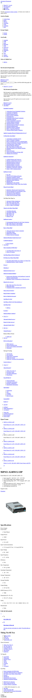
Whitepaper (6, 658)
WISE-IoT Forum (11, 357)
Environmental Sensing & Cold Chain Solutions (18, 222)
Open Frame (6, 416)
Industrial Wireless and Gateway (14, 166)
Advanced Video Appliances (13, 201)
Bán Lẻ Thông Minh (8, 227)
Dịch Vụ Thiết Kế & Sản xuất (10, 296)
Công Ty (6, 365)
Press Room (9, 374)
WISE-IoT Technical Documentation (15, 359)
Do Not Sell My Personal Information (12, 691)
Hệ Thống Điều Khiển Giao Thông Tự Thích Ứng (18, 260)
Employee (6, 401)
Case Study (6, 656)
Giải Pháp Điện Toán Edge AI (14, 250)
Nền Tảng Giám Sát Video (13, 202)
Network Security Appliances (13, 192)
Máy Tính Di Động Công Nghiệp (14, 225)
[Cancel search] (5, 84)
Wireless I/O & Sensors (12, 153)
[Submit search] (4, 84)
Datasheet (3, 491)
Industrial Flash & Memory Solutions (15, 124)
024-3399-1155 (8, 639)
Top (3, 695)
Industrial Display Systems (13, 123)
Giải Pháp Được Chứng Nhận (14, 144)
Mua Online (8, 635)
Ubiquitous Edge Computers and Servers (16, 287)
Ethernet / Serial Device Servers (14, 160)
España (5, 34)
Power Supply (10, 243)
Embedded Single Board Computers (15, 118)
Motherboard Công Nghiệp (13, 182)
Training (8, 393)
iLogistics (6, 310)
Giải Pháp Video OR (11, 212)
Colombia (6, 25)
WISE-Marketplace (8, 408)
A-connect (6, 666)
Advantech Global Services (9, 319)
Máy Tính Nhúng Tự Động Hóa (14, 146)
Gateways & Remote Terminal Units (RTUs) (17, 142)
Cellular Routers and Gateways (14, 159)
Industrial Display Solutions (9, 313)
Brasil (5, 20)
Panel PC (9, 149)
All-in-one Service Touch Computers (15, 230)
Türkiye (5, 55)
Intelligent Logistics (8, 219)
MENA (5, 62)
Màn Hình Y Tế (10, 213)
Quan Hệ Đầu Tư (7, 377)
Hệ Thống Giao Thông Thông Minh (11, 257)
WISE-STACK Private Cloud (14, 195)
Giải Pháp (6, 244)
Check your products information (14, 346)
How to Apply (10, 396)
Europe (5, 33)
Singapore (6, 50)
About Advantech (7, 367)
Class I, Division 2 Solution (13, 140)
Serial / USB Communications (14, 169)
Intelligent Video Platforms (13, 180)
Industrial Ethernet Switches (13, 163)
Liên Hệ (5, 404)
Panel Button (4, 81)
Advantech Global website (11, 11)
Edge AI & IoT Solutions (12, 115)
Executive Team (10, 372)
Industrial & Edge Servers (9, 270)
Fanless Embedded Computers (14, 120)
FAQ (5, 664)
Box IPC (9, 174)
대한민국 (6, 47)
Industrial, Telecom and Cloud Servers (16, 190)
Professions (9, 390)
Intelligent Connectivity (8, 156)
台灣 (5, 51)
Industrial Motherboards (12, 126)
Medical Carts (10, 216)
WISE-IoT (9, 336)
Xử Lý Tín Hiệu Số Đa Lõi (13, 203)
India (5, 43)
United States (7, 19)
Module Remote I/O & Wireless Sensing (16, 148)
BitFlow (8, 307)
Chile (5, 24)
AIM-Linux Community (12, 356)
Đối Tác (5, 328)
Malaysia (6, 49)
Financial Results (11, 380)
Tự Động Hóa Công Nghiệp (9, 135)
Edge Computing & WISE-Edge (10, 247)
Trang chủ (6, 412)
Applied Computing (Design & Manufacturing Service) (15, 133)
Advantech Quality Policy (9, 325)
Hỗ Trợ (5, 338)
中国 (5, 41)
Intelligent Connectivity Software (14, 167)
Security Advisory (7, 362)
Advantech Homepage (6, 1)
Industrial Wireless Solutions (13, 127)
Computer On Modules (12, 112)
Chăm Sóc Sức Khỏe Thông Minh (10, 208)
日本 (5, 45)
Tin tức (5, 662)
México (5, 21)
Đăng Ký (6, 5)
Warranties (9, 348)
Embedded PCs (10, 116)
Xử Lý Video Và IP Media (13, 205)
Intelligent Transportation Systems (14, 178)
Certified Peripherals (8, 240)
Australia (6, 40)
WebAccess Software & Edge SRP (15, 152)
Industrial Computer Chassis (13, 177)
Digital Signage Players (12, 114)
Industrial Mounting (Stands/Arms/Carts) (12, 237)
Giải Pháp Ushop (11, 232)
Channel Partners (7, 330)
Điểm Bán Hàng (10, 286)
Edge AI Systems (11, 252)
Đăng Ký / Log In (8, 86)
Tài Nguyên (9, 353)
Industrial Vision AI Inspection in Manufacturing (18, 279)
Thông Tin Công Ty (11, 370)
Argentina (6, 23)
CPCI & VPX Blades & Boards (14, 176)
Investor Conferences (12, 383)
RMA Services (10, 344)
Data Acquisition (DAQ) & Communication (17, 141)
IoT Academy (10, 355)
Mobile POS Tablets (11, 233)
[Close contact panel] (1, 614)
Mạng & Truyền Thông (8, 187)
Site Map (6, 688)
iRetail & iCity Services (8, 282)
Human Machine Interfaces (13, 145)
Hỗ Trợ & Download (8, 340)
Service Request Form (12, 345)
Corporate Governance (12, 382)
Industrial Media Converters (13, 164)
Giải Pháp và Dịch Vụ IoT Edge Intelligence (13, 302)
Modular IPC (10, 181)
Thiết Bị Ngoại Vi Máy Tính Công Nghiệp (17, 184)
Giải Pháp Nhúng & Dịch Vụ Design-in (12, 255)
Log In (10, 5)
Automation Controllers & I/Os (14, 138)
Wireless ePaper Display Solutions (15, 130)
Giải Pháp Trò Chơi (8, 299)
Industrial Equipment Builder (10, 273)
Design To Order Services (9, 322)
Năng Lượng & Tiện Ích (9, 290)
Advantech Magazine (12, 373)
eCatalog (6, 663)
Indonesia (6, 44)
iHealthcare (6, 267)
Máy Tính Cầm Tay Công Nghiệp (15, 223)
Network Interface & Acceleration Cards (16, 191)
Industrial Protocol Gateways (13, 162)
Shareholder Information (12, 384)
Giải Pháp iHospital (11, 211)
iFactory (5, 265)
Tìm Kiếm (6, 8)
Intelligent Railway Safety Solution (15, 262)
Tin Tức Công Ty (8, 646)
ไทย (5, 53)
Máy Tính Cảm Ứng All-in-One (14, 285)
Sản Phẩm (6, 105)
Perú (5, 27)
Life (7, 391)
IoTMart (6, 407)
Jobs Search (6, 650)
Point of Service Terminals (13, 234)
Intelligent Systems (7, 171)
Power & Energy (11, 151)
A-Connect (6, 409)
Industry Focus (7, 659)
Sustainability (6, 398)
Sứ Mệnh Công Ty (8, 649)
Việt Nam (7, 9)
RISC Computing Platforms (13, 128)
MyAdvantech (7, 6)
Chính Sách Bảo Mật (8, 689)
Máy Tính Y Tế (10, 215)
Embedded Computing (8, 108)
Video (5, 660)
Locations (9, 394)
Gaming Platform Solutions (13, 122)
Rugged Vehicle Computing (9, 293)
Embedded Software (11, 119)
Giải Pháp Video (7, 304)
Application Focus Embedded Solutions (16, 111)
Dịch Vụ (6, 316)
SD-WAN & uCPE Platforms (13, 194)
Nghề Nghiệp (6, 387)
